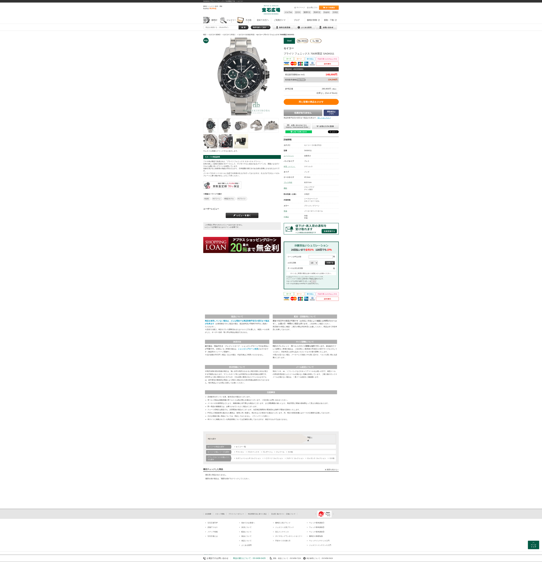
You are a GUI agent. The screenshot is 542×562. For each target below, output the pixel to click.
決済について (246, 527)
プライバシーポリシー (236, 514)
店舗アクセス (212, 527)
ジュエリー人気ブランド (284, 527)
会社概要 (208, 514)
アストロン (240, 452)
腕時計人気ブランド (282, 523)
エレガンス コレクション (316, 458)
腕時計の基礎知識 (316, 536)
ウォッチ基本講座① (316, 523)
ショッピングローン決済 (248, 349)
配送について (246, 532)
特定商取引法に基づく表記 (257, 514)
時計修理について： (314, 558)
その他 (290, 452)
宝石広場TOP (212, 523)
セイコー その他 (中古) (312, 145)
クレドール (280, 452)
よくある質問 (246, 545)
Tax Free (300, 80)
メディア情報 (212, 532)
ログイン (226, 227)
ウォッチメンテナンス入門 (319, 541)
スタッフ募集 (220, 514)
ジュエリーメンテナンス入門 (320, 545)
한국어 (297, 12)
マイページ (300, 7)
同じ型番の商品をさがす (311, 102)
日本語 (335, 12)
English (326, 12)
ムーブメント (289, 156)
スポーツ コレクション (295, 458)
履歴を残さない (333, 470)
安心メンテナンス (282, 532)
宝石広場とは (212, 536)
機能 (285, 188)
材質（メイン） (290, 166)
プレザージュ (268, 452)
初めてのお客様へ (248, 523)
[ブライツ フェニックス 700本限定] (210, 125)
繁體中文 (307, 12)
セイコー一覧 (241, 447)
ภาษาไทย (288, 12)
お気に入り (313, 7)
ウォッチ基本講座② (316, 527)
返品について (246, 536)
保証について (246, 541)
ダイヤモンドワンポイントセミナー (288, 536)
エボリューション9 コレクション (248, 458)
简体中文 (317, 12)
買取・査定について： (281, 558)
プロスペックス (253, 452)
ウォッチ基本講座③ (316, 532)
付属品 (286, 217)
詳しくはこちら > (324, 118)
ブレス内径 (288, 182)
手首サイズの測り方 (282, 541)
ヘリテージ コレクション (273, 458)
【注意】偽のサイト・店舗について (283, 514)
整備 (285, 211)
